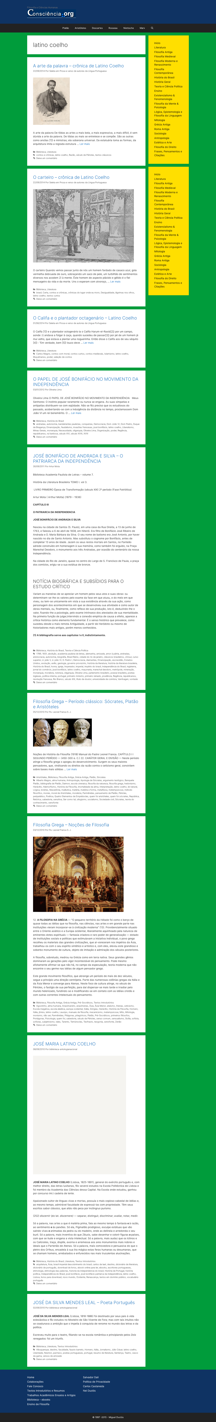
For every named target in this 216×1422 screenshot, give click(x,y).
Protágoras (38, 1018)
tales (58, 1021)
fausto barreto (76, 1349)
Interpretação (106, 786)
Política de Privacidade (96, 1381)
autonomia (52, 424)
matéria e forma (88, 790)
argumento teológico (113, 780)
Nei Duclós (89, 1390)
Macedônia (54, 790)
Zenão (118, 1021)
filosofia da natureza (98, 783)
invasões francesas (82, 427)
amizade (100, 653)
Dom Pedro (126, 424)
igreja (60, 666)
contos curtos (77, 353)
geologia (62, 663)
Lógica (36, 790)
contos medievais (94, 353)
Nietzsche (128, 28)
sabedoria (47, 799)
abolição (52, 653)
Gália (86, 1009)
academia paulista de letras (71, 653)
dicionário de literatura (127, 1264)
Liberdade (38, 1353)
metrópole (117, 669)
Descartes (97, 28)
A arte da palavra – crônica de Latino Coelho (78, 65)
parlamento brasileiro (99, 673)
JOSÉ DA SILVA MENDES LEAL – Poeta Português (84, 1302)
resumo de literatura (103, 1353)
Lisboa (36, 1277)
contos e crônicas (45, 155)
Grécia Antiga (81, 777)
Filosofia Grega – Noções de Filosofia (71, 824)
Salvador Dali (91, 1377)
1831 (44, 653)
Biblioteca (41, 152)
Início (157, 43)
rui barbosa (52, 433)
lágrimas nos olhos (124, 292)
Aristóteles (80, 28)
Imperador (69, 666)
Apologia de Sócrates (91, 780)
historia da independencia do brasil (86, 1271)
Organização (103, 430)
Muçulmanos (39, 357)
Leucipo (63, 1012)
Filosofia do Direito (165, 147)
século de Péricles (85, 155)
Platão (65, 28)
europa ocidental (74, 1009)
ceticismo (129, 1006)
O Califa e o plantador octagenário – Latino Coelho (85, 318)
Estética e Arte (163, 142)
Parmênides (88, 793)
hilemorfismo (49, 786)
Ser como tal (69, 799)
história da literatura (97, 663)
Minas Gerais (39, 430)
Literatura (51, 152)
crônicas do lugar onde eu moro (84, 292)
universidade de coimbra (104, 679)
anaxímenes (82, 1006)
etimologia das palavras (56, 1271)
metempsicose (116, 790)
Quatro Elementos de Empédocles (71, 796)
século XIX (70, 679)
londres (44, 790)
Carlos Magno (43, 353)
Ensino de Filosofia (38, 1404)
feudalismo (66, 427)
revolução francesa (42, 679)
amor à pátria (112, 653)
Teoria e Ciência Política (76, 650)
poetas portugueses (73, 1353)
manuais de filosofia (78, 1012)
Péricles (122, 793)
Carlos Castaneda (93, 1386)
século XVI (64, 433)
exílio (53, 663)
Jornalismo (105, 1349)
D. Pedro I (67, 660)
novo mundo (69, 1277)
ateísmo (111, 1006)
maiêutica (66, 790)
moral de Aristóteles (61, 793)
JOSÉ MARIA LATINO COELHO (64, 1043)
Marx (142, 28)
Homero (134, 1009)
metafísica (102, 790)
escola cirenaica (79, 783)
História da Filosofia (67, 786)
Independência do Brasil (114, 666)
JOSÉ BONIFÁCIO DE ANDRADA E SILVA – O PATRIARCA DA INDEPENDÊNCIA (78, 458)
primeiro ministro (75, 676)
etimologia (38, 1271)
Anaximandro (68, 1006)
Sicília (128, 1018)
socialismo (93, 799)
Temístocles (76, 1021)
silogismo (81, 799)
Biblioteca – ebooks (38, 1399)
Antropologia (73, 780)
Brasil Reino (72, 657)
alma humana (58, 780)
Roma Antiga (161, 129)
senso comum (103, 1018)
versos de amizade (52, 1356)
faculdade (63, 1349)
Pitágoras (69, 1015)
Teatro (128, 1353)
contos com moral (60, 353)
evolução (45, 663)
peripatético (39, 796)
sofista (135, 1018)
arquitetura (41, 1264)
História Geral (162, 81)
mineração (129, 669)
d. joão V (46, 660)
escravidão (117, 660)
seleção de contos (63, 357)
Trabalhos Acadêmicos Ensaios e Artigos (51, 1395)
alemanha (90, 653)
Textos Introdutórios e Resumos (46, 1390)
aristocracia (39, 657)
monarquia (52, 430)
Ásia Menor (100, 1006)
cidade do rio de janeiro (91, 657)
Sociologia (160, 133)
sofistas (37, 1021)
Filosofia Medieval (165, 56)
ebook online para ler (88, 1267)
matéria (75, 790)
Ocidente (80, 1277)
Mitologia (129, 1012)
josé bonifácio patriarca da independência (101, 1274)
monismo (37, 1015)
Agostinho (41, 1006)
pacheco (57, 1353)
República (134, 796)
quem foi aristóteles (99, 796)
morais (46, 793)
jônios (42, 1012)
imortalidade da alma (88, 786)
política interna (49, 676)
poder (50, 357)
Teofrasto (88, 1021)
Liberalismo (128, 427)
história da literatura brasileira (122, 663)
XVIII (86, 433)
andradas (41, 424)
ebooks (103, 1267)
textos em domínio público (112, 1277)
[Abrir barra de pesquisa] (152, 28)
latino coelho (61, 155)
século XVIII (76, 433)
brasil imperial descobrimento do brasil (72, 1264)
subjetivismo (48, 1021)
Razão (72, 155)
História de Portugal (114, 1271)
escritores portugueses (119, 1267)
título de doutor (83, 679)
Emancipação (53, 427)
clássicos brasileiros (114, 657)
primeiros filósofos (120, 1015)
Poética (49, 796)
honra (54, 666)
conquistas (87, 424)
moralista (49, 673)
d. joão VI (56, 660)
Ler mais (85, 143)
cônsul (128, 657)
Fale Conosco (35, 1386)
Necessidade (65, 430)
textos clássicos (103, 155)
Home (30, 1377)
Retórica (37, 799)
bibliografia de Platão (50, 783)
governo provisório (76, 663)
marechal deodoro (102, 669)
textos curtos (53, 295)
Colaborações (35, 1381)
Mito (122, 1012)
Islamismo (109, 353)
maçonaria (86, 669)
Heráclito (37, 786)
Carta (45, 292)
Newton (48, 1353)
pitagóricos (80, 1015)
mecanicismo (96, 1012)
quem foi (61, 1018)
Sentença (118, 1353)
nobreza (59, 673)
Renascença (92, 1277)
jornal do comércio (42, 669)
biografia (61, 657)
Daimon (66, 783)
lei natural (132, 786)
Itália (35, 1012)
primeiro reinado (93, 676)
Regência (122, 430)
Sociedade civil (106, 799)
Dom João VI (113, 424)
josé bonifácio (100, 427)
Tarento (65, 1021)
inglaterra (131, 666)
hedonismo (129, 783)
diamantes (91, 660)
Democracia (100, 424)
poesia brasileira (118, 673)
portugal (62, 676)
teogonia (98, 1021)
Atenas (119, 1006)
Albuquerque (42, 1349)
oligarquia (77, 430)
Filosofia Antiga (66, 777)
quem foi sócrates (119, 796)
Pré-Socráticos (85, 1002)
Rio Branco (58, 679)
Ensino (158, 90)
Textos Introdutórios (104, 1002)
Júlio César (117, 1349)
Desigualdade (107, 292)
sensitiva (57, 799)
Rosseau (113, 28)
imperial (79, 666)
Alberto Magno (43, 780)
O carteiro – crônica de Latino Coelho (71, 177)
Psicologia (50, 1018)
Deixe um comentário (46, 158)
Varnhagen (123, 679)
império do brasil (92, 666)
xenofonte (53, 802)
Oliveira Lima (89, 430)
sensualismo (118, 1018)
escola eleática (58, 1009)
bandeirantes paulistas (69, 424)
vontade (134, 679)
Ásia (91, 1006)
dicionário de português (44, 1267)
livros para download (51, 1277)
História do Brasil (55, 421)
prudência (107, 676)
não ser (47, 1015)
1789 (38, 653)
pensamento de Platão (106, 793)
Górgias (94, 1009)
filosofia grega (116, 783)
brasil (39, 292)
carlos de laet (99, 1264)
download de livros (67, 1267)
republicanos (39, 433)
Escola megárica (41, 1009)
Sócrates (101, 777)
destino (111, 1264)
